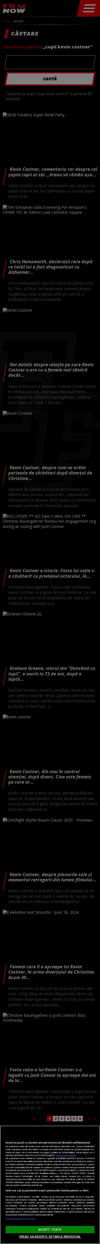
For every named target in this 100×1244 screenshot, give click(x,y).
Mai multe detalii (66, 1155)
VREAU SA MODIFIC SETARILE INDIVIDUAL (50, 1236)
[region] (50, 1185)
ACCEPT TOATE (50, 1229)
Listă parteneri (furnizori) (20, 1218)
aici (57, 1173)
